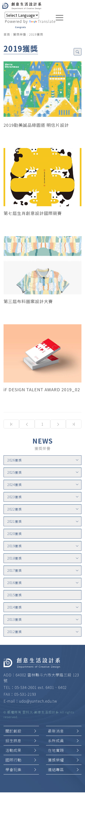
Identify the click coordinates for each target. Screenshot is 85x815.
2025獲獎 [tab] (14, 472)
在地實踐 (56, 750)
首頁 (7, 34)
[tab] (42, 460)
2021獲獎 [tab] (14, 521)
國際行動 (13, 760)
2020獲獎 (14, 533)
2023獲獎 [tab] (14, 496)
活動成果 (13, 750)
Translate (47, 21)
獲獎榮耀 (56, 760)
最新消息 (56, 731)
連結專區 (56, 769)
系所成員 (56, 740)
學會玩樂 (13, 769)
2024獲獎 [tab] (14, 484)
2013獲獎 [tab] (14, 619)
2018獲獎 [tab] (14, 558)
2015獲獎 (14, 595)
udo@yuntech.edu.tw (38, 701)
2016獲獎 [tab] (14, 582)
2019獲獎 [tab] (14, 545)
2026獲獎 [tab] (14, 460)
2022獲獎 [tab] (14, 509)
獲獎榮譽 (19, 34)
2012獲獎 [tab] (14, 631)
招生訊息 (13, 740)
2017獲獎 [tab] (14, 570)
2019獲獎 (36, 34)
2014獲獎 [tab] (14, 607)
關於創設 (13, 731)
